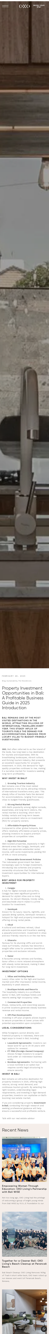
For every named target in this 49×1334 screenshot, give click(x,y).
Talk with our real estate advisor (18, 1118)
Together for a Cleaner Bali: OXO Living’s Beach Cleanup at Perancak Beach (24, 1264)
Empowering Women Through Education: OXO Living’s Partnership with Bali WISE (24, 1189)
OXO (4, 749)
